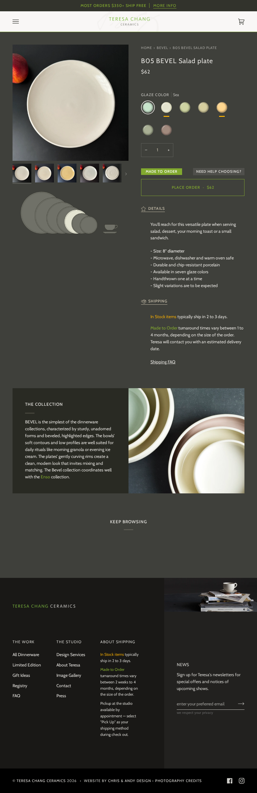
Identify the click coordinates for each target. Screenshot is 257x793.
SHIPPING (157, 301)
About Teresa (68, 664)
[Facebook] (230, 781)
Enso (46, 476)
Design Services (70, 654)
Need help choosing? (218, 171)
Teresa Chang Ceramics (41, 781)
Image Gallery (68, 675)
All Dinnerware (26, 654)
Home (146, 48)
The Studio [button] (69, 641)
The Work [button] (23, 641)
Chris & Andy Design (129, 781)
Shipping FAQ (163, 361)
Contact (63, 685)
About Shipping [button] (117, 641)
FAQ (16, 695)
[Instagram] (241, 781)
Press (61, 695)
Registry (20, 685)
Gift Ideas (21, 675)
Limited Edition (27, 664)
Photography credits (178, 781)
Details (156, 208)
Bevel (162, 48)
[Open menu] (22, 21)
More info (164, 5)
